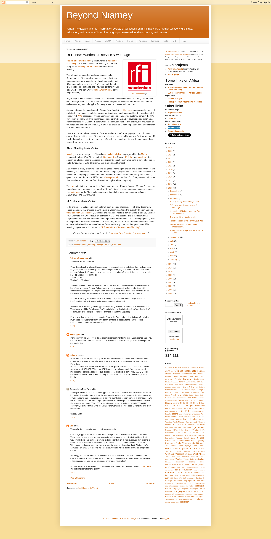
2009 (170, 275)
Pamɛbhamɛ (169, 433)
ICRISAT (176, 403)
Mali (185, 419)
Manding (70, 154)
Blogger (165, 519)
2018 (170, 177)
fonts (176, 475)
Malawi (178, 419)
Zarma (186, 459)
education (187, 469)
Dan (196, 387)
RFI (105, 245)
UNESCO (169, 449)
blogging (192, 462)
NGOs (184, 425)
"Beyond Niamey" (171, 51)
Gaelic (197, 395)
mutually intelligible (112, 154)
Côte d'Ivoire (182, 387)
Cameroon (169, 384)
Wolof (195, 454)
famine (196, 473)
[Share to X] (102, 241)
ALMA (108, 41)
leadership (169, 483)
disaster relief (191, 467)
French (173, 395)
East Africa (186, 390)
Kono (178, 411)
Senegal (201, 438)
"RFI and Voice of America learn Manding (120, 227)
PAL (184, 41)
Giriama (202, 398)
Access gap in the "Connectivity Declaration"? (183, 226)
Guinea (181, 400)
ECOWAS (173, 390)
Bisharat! (172, 118)
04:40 (72, 326)
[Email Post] (92, 241)
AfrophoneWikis (189, 374)
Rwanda (179, 438)
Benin (196, 379)
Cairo (203, 382)
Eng (197, 390)
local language (193, 483)
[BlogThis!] (99, 241)
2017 (170, 181)
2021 (170, 166)
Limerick (187, 414)
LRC (197, 411)
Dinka (167, 390)
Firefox (167, 395)
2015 (170, 188)
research (169, 496)
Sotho (172, 443)
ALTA (196, 367)
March (173, 256)
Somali (187, 441)
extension (188, 473)
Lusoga (195, 416)
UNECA (202, 446)
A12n (87, 41)
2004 (170, 293)
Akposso (201, 374)
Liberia (175, 414)
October (174, 198)
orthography (179, 491)
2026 (170, 147)
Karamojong (193, 408)
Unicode (193, 448)
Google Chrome (171, 400)
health (196, 475)
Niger (194, 427)
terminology (199, 499)
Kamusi (155, 41)
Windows (188, 454)
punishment (173, 494)
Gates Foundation (179, 398)
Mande (144, 154)
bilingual (168, 462)
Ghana (195, 398)
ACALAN (179, 367)
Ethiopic (176, 392)
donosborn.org (174, 124)
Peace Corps (199, 433)
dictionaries (181, 467)
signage (202, 497)
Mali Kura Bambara (103, 90)
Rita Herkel (192, 435)
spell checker (170, 499)
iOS (171, 478)
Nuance (168, 430)
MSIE (172, 419)
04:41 (72, 347)
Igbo (192, 406)
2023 (170, 158)
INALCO (168, 406)
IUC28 (181, 406)
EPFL (180, 390)
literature (183, 483)
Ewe (203, 392)
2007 (170, 282)
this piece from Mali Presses (79, 213)
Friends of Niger (175, 99)
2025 (170, 151)
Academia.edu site (176, 131)
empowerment (199, 470)
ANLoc (119, 41)
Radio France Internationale (78, 61)
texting (167, 502)
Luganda (187, 416)
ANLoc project (174, 74)
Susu (189, 443)
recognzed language (197, 494)
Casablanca (178, 384)
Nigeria (201, 427)
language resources (173, 481)
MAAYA (202, 416)
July (172, 241)
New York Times (180, 427)
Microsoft (201, 422)
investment (191, 478)
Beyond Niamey (99, 15)
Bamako (178, 379)
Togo (195, 446)
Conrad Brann (170, 387)
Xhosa (202, 454)
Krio (182, 411)
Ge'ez (189, 398)
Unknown (74, 355)
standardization (188, 499)
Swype (202, 443)
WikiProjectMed (199, 451)
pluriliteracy (195, 491)
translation (184, 502)
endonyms (75, 192)
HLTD (187, 400)
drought (199, 467)
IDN (187, 403)
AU (172, 371)
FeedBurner (174, 339)
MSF (167, 419)
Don (71, 426)
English (202, 390)
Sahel (193, 438)
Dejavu (202, 387)
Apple (176, 376)
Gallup (202, 395)
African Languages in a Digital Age (177, 54)
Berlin (202, 379)
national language (172, 488)
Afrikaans (176, 374)
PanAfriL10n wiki (175, 69)
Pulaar (180, 435)
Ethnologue (185, 392)
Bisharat (182, 382)
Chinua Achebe (199, 384)
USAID (177, 449)
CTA (198, 382)
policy (202, 491)
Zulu (192, 459)
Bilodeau (174, 382)
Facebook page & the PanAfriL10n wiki (186, 221)
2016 (170, 184)
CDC (194, 382)
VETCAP (201, 449)
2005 (170, 290)
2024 (170, 155)
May (172, 248)
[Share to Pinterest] (108, 241)
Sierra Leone (178, 440)
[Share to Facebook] (105, 241)
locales (202, 483)
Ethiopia (168, 392)
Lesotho (168, 414)
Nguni (189, 427)
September (175, 237)
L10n (187, 411)
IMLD (202, 403)
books (202, 462)
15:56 (72, 417)
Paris (190, 433)
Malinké (128, 157)
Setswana (169, 441)
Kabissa (143, 41)
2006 (170, 286)
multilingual (200, 486)
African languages (186, 370)
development (170, 467)
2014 (170, 264)
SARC (186, 438)
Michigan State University (187, 422)
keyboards (200, 478)
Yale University (183, 456)
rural (175, 497)
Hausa (168, 403)
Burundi (189, 382)
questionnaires (183, 494)
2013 (170, 268)
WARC (172, 451)
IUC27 (175, 406)
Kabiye (179, 408)
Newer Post (72, 483)
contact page (145, 466)
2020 (170, 170)
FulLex (130, 41)
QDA (186, 435)
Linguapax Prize (198, 414)
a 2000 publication (112, 177)
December (175, 191)
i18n (167, 478)
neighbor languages (190, 488)
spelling (179, 499)
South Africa (181, 443)
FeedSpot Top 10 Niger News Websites (185, 102)
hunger (202, 475)
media (182, 486)
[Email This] (96, 241)
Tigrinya (188, 446)
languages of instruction (194, 481)
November (175, 195)
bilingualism (180, 462)
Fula (179, 395)
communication (171, 464)
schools (181, 497)
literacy (177, 483)
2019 (170, 173)
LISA (193, 411)
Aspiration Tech (186, 376)
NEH (179, 425)
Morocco (168, 425)
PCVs (202, 430)
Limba (181, 414)
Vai (166, 451)
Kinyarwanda (170, 411)
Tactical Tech (177, 446)
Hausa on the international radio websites (128, 233)
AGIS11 (186, 367)
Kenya (202, 408)
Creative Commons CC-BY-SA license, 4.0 (120, 519)
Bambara (107, 157)
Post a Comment (77, 478)
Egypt (193, 390)
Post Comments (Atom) (88, 488)
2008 (170, 279)
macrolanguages (171, 486)
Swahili (195, 443)
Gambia (168, 398)
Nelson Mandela (193, 425)
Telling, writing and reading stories (184, 202)
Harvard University (197, 400)
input (176, 478)
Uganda (184, 449)
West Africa (116, 245)
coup (181, 464)
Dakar (191, 387)
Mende (175, 422)
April (172, 252)
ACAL (172, 367)
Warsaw (187, 451)
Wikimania (169, 454)
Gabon (191, 395)
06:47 (72, 381)
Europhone (195, 392)
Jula (115, 157)
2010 (170, 271)
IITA (197, 403)
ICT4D (182, 403)
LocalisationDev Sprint (174, 416)
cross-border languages (194, 464)
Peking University (171, 435)
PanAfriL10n (181, 432)
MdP (175, 41)
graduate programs (186, 475)
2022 (170, 162)
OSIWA (175, 430)
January (174, 259)
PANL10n (195, 430)
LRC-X (202, 411)
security (187, 497)
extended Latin (173, 472)
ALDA (98, 41)
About (77, 41)
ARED (167, 371)
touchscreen (175, 502)
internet (182, 478)
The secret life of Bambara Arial (183, 217)
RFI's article (127, 110)
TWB (167, 446)
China (190, 384)
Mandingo (142, 157)
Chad (186, 384)
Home (67, 41)
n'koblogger (75, 334)
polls (167, 494)
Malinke (84, 245)
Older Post (150, 483)
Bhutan (168, 382)
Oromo (187, 430)
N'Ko (80, 116)
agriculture (200, 459)
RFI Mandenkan (137, 94)
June (172, 245)
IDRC (192, 403)
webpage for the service (89, 66)
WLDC (179, 451)
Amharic (168, 376)
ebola (177, 469)
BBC (197, 376)
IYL (187, 406)
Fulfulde (184, 395)
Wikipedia (179, 454)
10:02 (72, 472)
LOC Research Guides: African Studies (185, 93)
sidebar (194, 496)
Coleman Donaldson (79, 258)
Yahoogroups (170, 456)
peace (188, 491)
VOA (109, 245)
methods (189, 486)
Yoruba (178, 459)
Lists (165, 41)
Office (181, 430)
